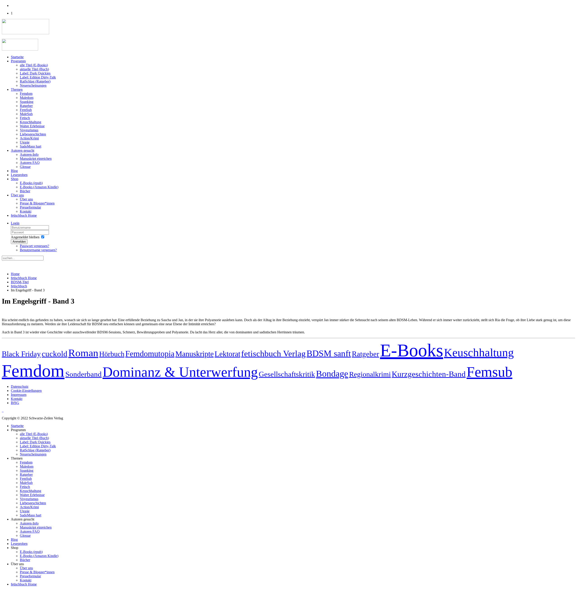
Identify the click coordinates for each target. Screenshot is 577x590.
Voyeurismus (29, 130)
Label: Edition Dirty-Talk (38, 77)
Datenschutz (19, 386)
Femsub (489, 372)
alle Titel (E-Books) (34, 65)
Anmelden (19, 241)
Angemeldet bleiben (25, 237)
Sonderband (83, 374)
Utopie (25, 142)
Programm (18, 61)
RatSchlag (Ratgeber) (35, 81)
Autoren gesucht (22, 150)
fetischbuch (19, 286)
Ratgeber (26, 106)
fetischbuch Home (24, 215)
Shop (14, 179)
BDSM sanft (329, 353)
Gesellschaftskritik (287, 374)
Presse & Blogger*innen (37, 203)
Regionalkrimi (370, 374)
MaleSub (26, 114)
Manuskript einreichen (36, 158)
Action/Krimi (29, 138)
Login (15, 223)
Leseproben (19, 175)
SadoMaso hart (30, 146)
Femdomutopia (149, 353)
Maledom (26, 98)
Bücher (25, 191)
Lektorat (227, 353)
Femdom (26, 93)
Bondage (332, 374)
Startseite (17, 57)
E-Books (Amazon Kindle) (39, 187)
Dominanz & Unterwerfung (180, 372)
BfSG (15, 403)
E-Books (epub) (31, 183)
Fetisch (25, 118)
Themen (17, 89)
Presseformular (30, 207)
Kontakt (25, 211)
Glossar (25, 167)
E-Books (411, 350)
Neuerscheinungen (33, 85)
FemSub (26, 110)
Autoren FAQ (30, 163)
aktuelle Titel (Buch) (34, 69)
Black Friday (21, 354)
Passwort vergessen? (34, 246)
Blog (14, 171)
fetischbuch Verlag (273, 353)
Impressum (18, 395)
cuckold (54, 353)
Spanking (26, 102)
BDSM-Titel (20, 282)
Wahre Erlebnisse (32, 126)
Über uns (17, 195)
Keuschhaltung (30, 122)
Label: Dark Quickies (35, 73)
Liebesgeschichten (33, 134)
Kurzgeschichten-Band (429, 374)
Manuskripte (194, 354)
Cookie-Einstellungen (26, 391)
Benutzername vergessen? (38, 250)
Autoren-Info (29, 154)
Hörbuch (111, 354)
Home (15, 274)
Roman (83, 353)
